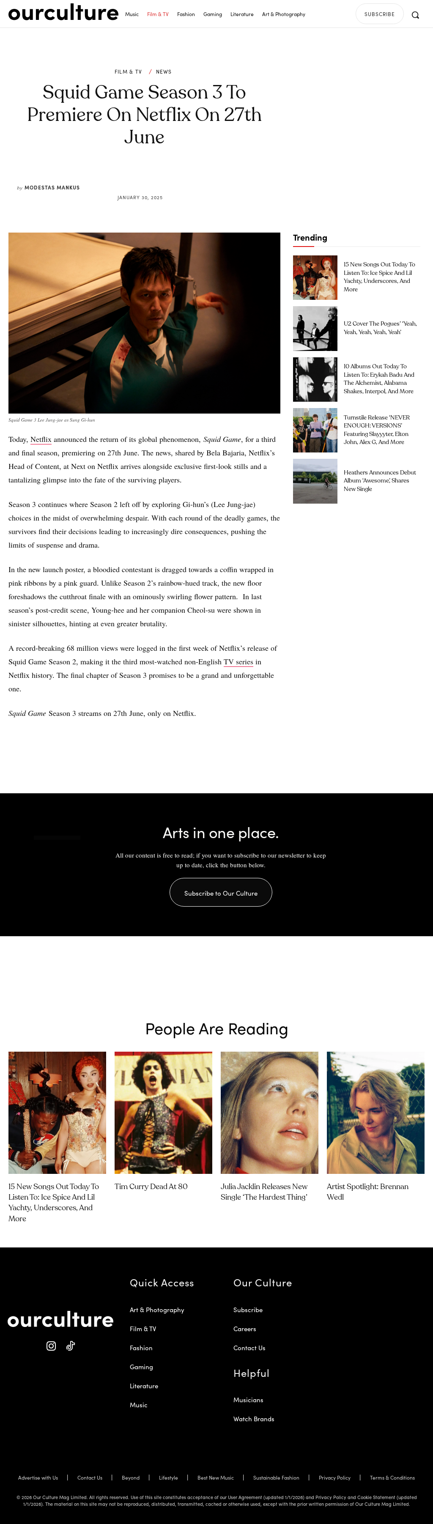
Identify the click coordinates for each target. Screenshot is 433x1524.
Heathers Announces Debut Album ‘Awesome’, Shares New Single (380, 481)
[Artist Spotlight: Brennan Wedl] (376, 1113)
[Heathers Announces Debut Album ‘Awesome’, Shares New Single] (315, 481)
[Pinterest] (149, 177)
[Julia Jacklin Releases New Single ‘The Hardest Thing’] (269, 1113)
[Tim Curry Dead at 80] (163, 1113)
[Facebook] (130, 177)
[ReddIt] (169, 177)
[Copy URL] (188, 177)
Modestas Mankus (52, 187)
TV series (238, 661)
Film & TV (129, 71)
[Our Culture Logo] (63, 11)
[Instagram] (51, 1346)
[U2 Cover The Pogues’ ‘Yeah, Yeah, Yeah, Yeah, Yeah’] (315, 328)
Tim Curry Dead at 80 (151, 1187)
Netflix (41, 439)
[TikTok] (70, 1346)
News (164, 71)
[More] (208, 177)
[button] (415, 14)
